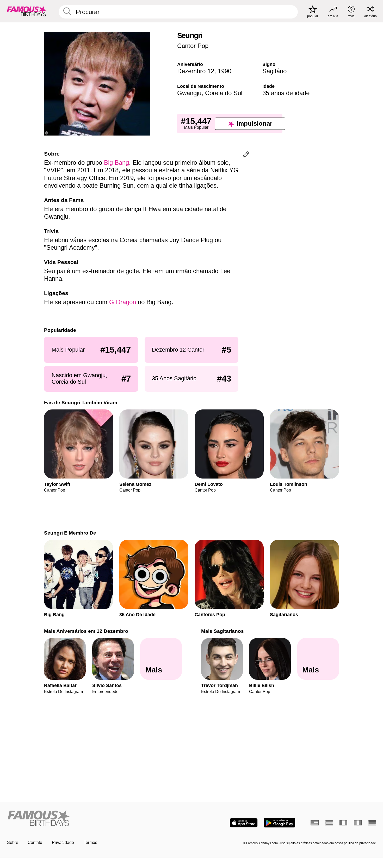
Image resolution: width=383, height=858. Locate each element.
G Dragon (122, 301)
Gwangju (189, 92)
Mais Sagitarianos (222, 631)
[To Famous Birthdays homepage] (26, 11)
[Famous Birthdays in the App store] (244, 823)
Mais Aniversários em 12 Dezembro (86, 631)
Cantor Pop (192, 45)
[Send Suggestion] (246, 155)
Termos (90, 842)
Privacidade (63, 842)
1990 (224, 71)
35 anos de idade (286, 92)
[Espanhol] (329, 822)
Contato (35, 842)
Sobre (12, 842)
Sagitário (274, 71)
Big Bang (116, 162)
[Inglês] (315, 822)
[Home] (97, 818)
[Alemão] (372, 822)
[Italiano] (358, 822)
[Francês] (343, 822)
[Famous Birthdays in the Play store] (279, 823)
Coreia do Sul (223, 92)
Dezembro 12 (195, 71)
